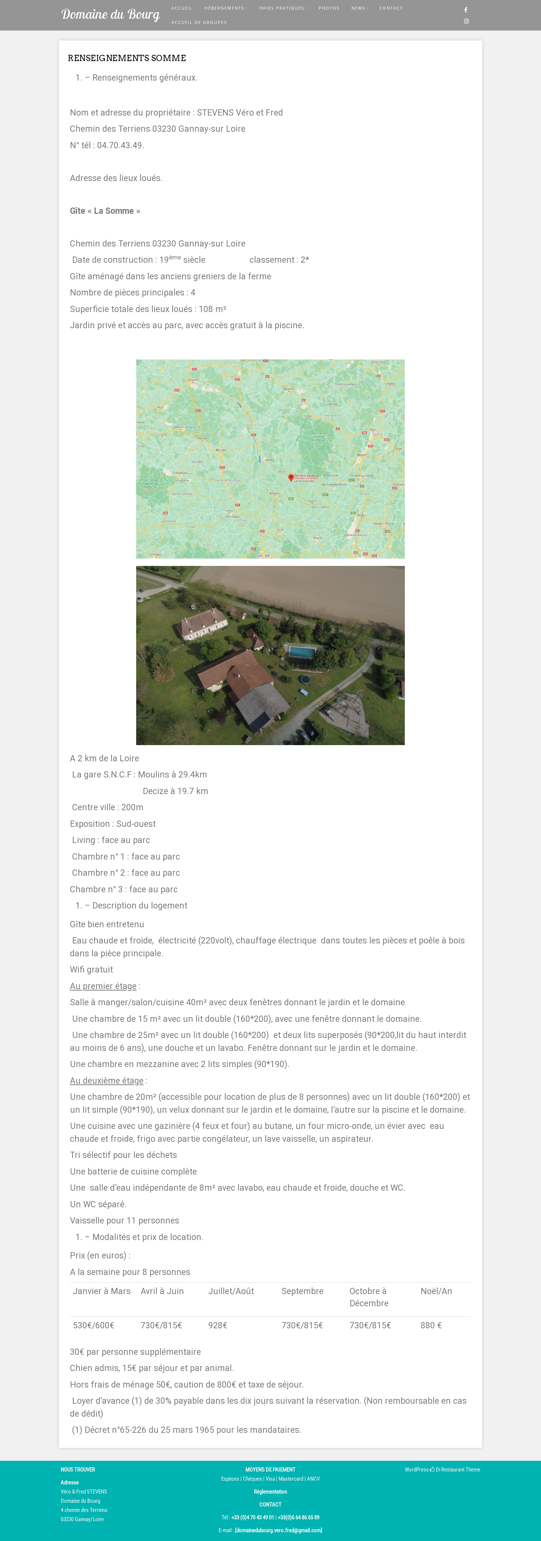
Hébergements (224, 8)
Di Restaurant (449, 1469)
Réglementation (270, 1491)
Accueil (182, 8)
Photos (329, 8)
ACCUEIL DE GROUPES (199, 22)
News (358, 8)
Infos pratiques (281, 8)
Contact (391, 8)
